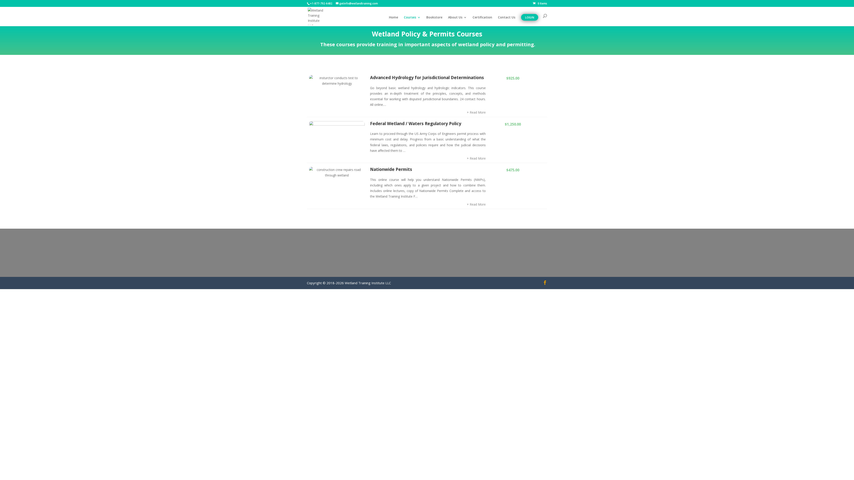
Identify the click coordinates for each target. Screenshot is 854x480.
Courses (410, 17)
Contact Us (506, 17)
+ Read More (476, 112)
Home (393, 17)
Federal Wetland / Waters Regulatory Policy (415, 123)
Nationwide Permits (391, 169)
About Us (455, 17)
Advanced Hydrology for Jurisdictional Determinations (427, 77)
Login (529, 17)
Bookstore (434, 17)
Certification (482, 17)
